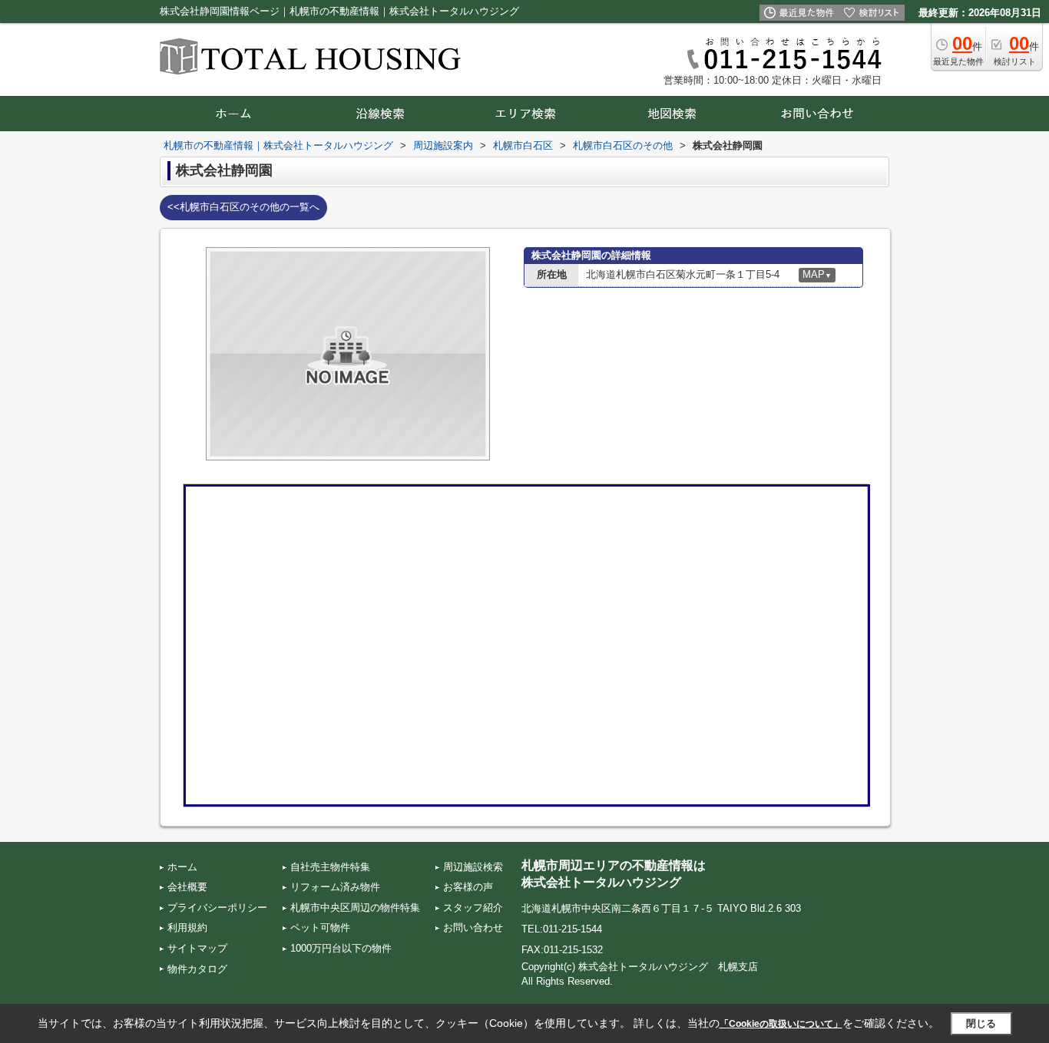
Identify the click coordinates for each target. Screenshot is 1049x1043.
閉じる (981, 1023)
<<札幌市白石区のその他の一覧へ (243, 207)
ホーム (182, 867)
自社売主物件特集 (330, 867)
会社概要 (187, 887)
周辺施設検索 (473, 867)
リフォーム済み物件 (335, 887)
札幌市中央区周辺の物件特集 (355, 907)
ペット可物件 (320, 927)
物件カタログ (197, 969)
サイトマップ (197, 948)
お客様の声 (468, 887)
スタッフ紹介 (473, 907)
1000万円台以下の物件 (341, 948)
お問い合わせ (473, 927)
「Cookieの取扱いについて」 (781, 1023)
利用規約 (187, 927)
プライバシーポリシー (217, 907)
